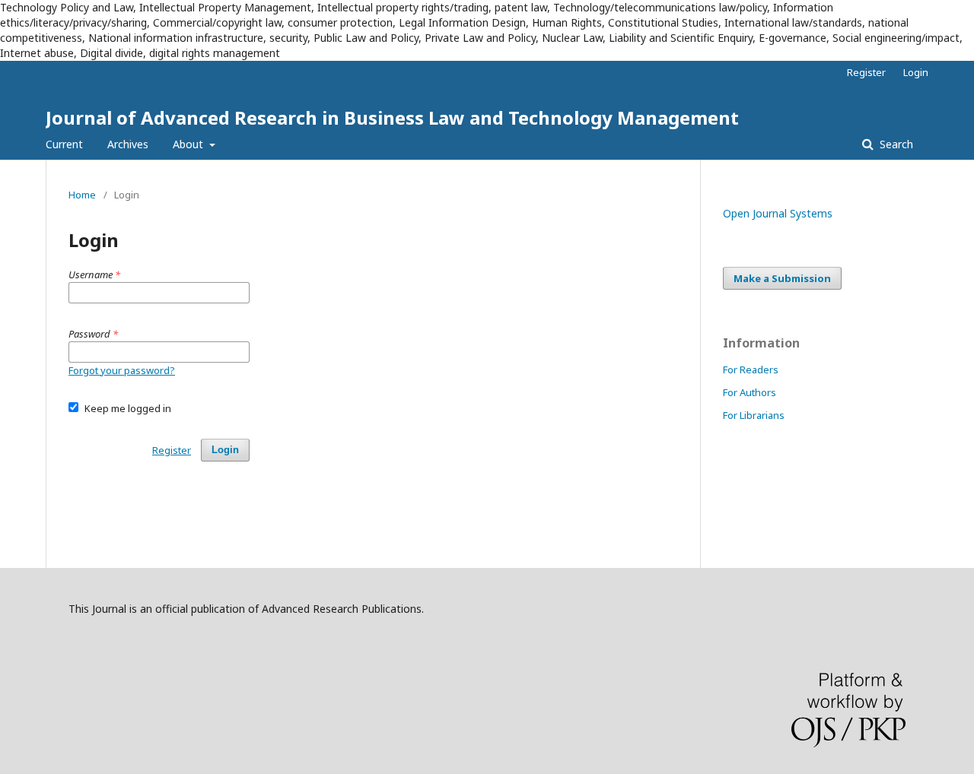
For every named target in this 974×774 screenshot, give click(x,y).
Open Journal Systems (777, 213)
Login (915, 72)
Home (82, 194)
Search (895, 144)
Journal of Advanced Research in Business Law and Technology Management (392, 117)
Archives (127, 144)
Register (866, 72)
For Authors (749, 392)
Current (64, 144)
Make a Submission (782, 278)
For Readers (750, 369)
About (189, 144)
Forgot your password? (121, 370)
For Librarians (754, 415)
